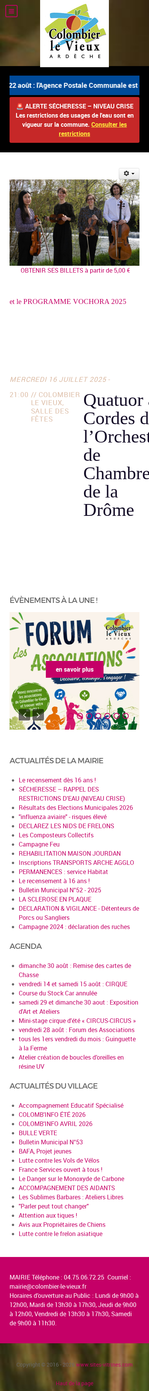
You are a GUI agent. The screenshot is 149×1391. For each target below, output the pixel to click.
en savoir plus (75, 669)
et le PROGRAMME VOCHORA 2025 (68, 301)
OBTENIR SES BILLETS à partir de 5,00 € (74, 270)
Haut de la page (74, 1383)
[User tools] (129, 173)
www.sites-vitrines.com (104, 1364)
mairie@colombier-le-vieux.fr (48, 1286)
